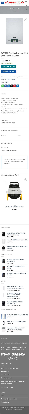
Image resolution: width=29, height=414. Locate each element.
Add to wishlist (9, 71)
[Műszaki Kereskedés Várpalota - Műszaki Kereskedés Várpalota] (14, 2)
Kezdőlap (12, 8)
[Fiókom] (26, 5)
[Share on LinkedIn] (17, 86)
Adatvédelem (5, 371)
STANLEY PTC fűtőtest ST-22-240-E (14, 206)
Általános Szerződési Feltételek (10, 368)
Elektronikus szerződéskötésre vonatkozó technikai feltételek (12, 382)
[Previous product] (16, 11)
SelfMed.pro (20, 409)
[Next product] (13, 11)
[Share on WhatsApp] (2, 86)
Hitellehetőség (5, 402)
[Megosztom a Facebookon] (5, 86)
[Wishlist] (26, 2)
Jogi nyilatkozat (5, 374)
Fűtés (8, 79)
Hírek (2, 396)
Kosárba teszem (9, 66)
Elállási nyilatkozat (6, 378)
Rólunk (3, 392)
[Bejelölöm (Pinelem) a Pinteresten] (14, 86)
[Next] (7, 46)
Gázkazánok (12, 79)
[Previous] (2, 46)
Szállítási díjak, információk (9, 399)
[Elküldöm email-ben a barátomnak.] (11, 86)
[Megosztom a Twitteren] (8, 86)
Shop (18, 8)
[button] (2, 3)
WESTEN (7, 82)
